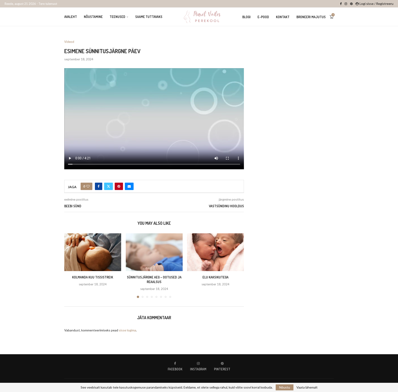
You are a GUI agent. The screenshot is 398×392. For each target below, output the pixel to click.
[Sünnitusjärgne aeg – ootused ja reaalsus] (154, 252)
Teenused (117, 17)
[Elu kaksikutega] (215, 252)
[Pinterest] (351, 3)
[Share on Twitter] (108, 186)
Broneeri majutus (311, 17)
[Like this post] (88, 186)
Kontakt (283, 17)
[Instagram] (346, 3)
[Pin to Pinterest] (119, 186)
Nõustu (284, 387)
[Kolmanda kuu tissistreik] (92, 252)
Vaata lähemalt (307, 387)
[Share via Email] (129, 186)
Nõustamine (93, 17)
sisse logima (127, 330)
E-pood (263, 17)
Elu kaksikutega (215, 277)
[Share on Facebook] (98, 186)
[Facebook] (341, 3)
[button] (70, 265)
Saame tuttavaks (148, 17)
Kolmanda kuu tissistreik (92, 277)
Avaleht (70, 17)
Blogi (246, 17)
